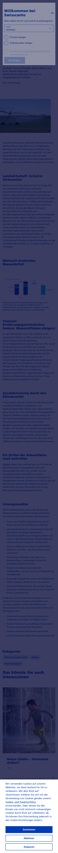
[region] (29, 816)
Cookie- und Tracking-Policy (20, 801)
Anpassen (29, 846)
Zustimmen (29, 829)
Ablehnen (29, 838)
